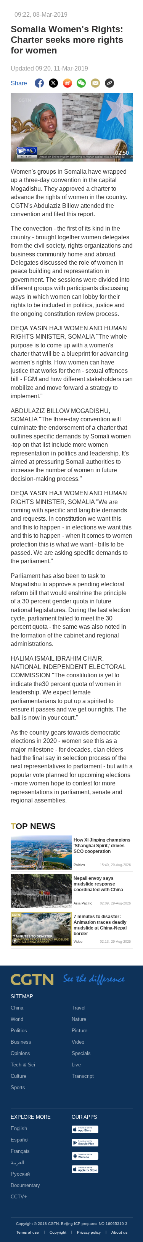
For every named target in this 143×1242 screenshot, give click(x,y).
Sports (18, 1087)
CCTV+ (19, 1197)
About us (119, 1232)
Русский (20, 1174)
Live (76, 1065)
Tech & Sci (23, 1065)
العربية (17, 1162)
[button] (20, 151)
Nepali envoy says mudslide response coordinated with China (98, 884)
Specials (81, 1053)
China (17, 1008)
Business (21, 1042)
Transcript (83, 1076)
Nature (79, 1019)
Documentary (25, 1185)
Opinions (20, 1053)
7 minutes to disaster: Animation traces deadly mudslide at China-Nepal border (100, 925)
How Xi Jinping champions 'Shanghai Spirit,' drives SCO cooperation (102, 845)
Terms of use (28, 1232)
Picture (79, 1030)
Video (78, 1042)
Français (20, 1151)
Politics (19, 1030)
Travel (78, 1008)
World (17, 1019)
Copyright (58, 1232)
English (19, 1128)
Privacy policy (89, 1232)
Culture (18, 1076)
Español (20, 1140)
